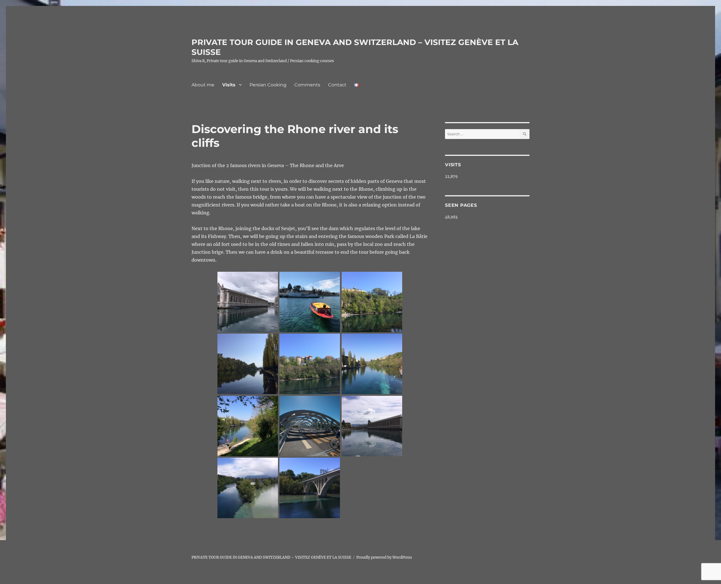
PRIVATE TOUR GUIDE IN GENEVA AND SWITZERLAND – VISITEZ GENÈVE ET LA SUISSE (271, 557)
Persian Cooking (268, 84)
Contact (337, 84)
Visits (228, 84)
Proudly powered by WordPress (384, 557)
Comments (307, 84)
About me (203, 84)
